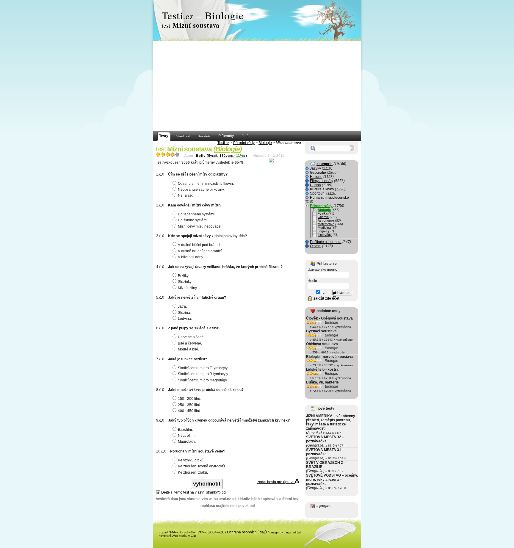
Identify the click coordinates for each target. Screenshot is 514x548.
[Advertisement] (257, 86)
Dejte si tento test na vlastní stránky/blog (193, 492)
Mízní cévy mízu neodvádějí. (200, 226)
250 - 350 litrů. (189, 405)
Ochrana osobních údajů (247, 532)
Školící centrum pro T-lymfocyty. (203, 368)
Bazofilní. (185, 430)
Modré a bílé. (188, 349)
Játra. (182, 306)
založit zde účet (326, 298)
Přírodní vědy (244, 143)
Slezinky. (185, 282)
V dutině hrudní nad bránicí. (200, 251)
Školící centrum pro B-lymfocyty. (203, 374)
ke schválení (193, 532)
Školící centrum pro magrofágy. (203, 380)
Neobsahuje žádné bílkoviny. (201, 189)
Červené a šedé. (191, 337)
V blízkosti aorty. (191, 257)
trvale (325, 293)
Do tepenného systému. (197, 214)
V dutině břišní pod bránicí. (199, 245)
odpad (168, 532)
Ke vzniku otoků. (191, 460)
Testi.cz (223, 143)
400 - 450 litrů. (189, 411)
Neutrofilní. (186, 435)
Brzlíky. (183, 276)
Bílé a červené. (190, 343)
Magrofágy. (187, 441)
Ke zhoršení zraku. (193, 472)
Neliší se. (185, 195)
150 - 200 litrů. (189, 399)
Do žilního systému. (193, 220)
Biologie (265, 143)
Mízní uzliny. (188, 288)
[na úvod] (257, 21)
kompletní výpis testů (172, 535)
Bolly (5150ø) (221, 155)
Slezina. (184, 313)
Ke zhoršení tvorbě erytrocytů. (202, 466)
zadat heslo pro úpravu (276, 482)
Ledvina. (185, 319)
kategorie (324, 164)
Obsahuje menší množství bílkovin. (206, 183)
